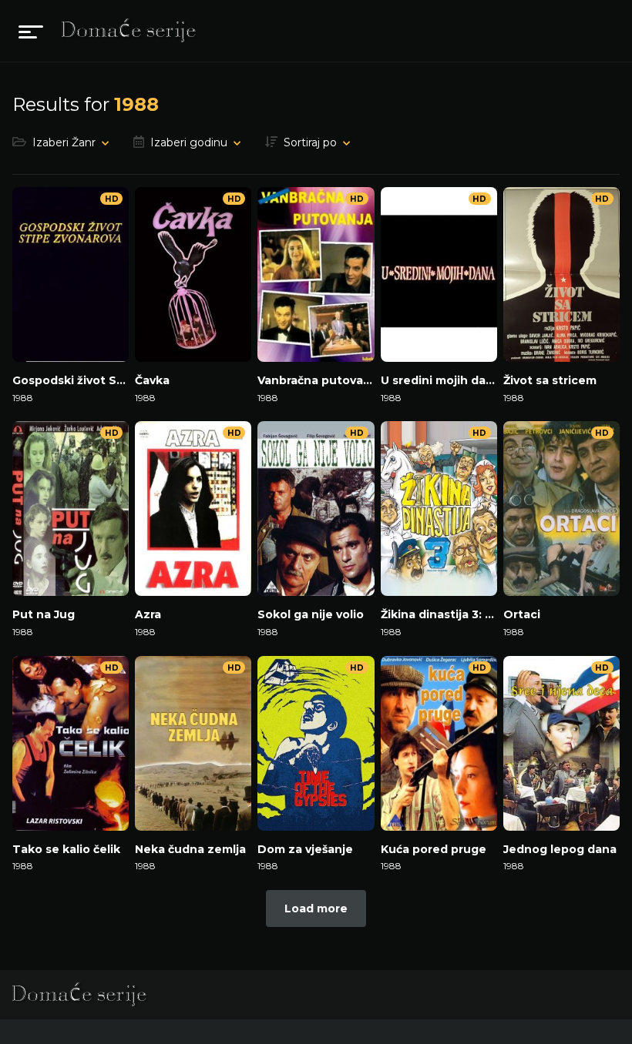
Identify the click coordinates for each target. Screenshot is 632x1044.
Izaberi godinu (188, 142)
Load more (316, 908)
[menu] (30, 30)
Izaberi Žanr (64, 142)
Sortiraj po (310, 142)
